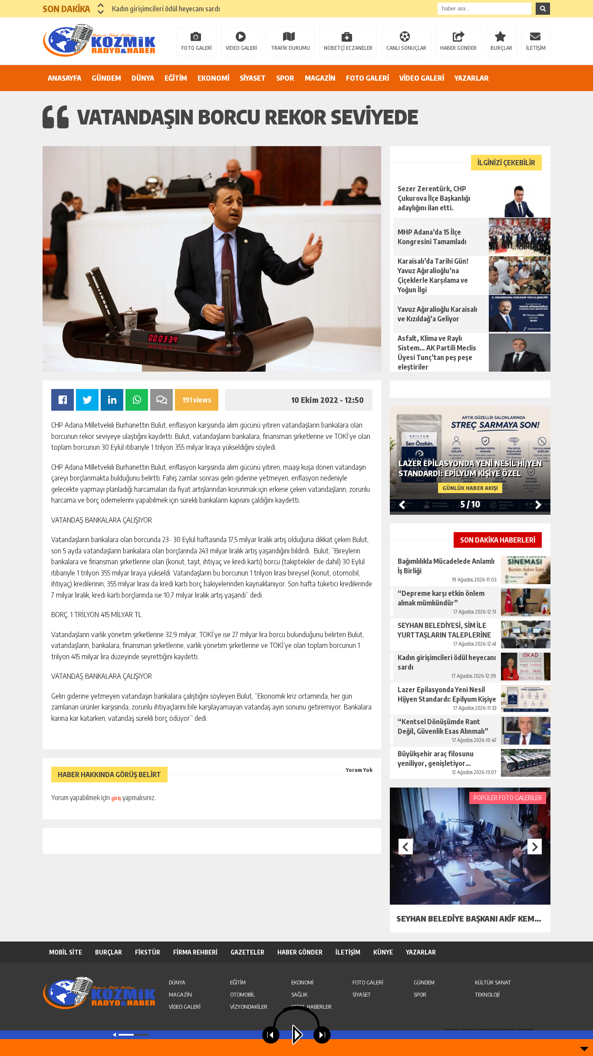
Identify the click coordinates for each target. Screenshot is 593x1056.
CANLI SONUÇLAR (406, 48)
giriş (116, 798)
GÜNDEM (106, 78)
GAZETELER (247, 952)
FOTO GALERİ (196, 48)
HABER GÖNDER (458, 48)
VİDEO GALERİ (421, 78)
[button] (101, 5)
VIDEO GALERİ (241, 48)
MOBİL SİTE (65, 952)
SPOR (285, 78)
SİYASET (253, 78)
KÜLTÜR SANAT (493, 982)
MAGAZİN (320, 78)
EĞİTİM (176, 78)
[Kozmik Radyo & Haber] (99, 40)
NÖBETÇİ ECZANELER (348, 48)
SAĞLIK (299, 994)
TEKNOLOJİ (487, 994)
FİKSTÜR (147, 952)
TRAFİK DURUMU (290, 48)
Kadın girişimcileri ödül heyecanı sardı (166, 8)
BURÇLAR (501, 48)
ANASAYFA (64, 78)
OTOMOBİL (242, 994)
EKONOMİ (213, 78)
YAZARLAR (472, 78)
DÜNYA (143, 78)
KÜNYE (383, 952)
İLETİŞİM (536, 48)
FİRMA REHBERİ (195, 952)
